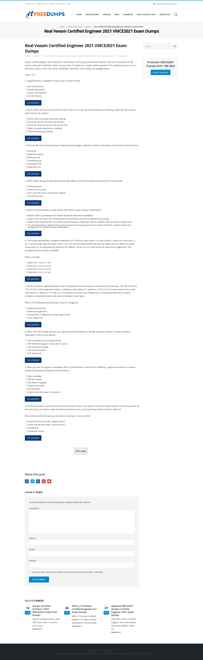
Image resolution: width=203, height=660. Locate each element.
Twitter (33, 481)
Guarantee (128, 14)
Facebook (27, 481)
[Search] (175, 46)
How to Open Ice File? (146, 14)
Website (32, 560)
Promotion (165, 14)
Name (32, 538)
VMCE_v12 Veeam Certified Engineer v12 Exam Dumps (84, 609)
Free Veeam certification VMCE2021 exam (59, 56)
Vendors (107, 14)
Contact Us (42, 4)
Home (79, 14)
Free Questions (92, 14)
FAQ (68, 4)
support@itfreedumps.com (166, 4)
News (116, 14)
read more (36, 629)
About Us (30, 4)
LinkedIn (38, 481)
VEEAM (36, 56)
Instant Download (160, 72)
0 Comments (122, 56)
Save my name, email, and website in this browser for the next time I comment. (67, 572)
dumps (27, 56)
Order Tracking (57, 4)
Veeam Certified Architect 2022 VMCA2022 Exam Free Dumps (44, 610)
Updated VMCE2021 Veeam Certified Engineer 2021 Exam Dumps (122, 610)
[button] (176, 14)
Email (49, 481)
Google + (44, 481)
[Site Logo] (45, 14)
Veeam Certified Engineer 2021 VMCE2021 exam (95, 56)
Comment (34, 508)
